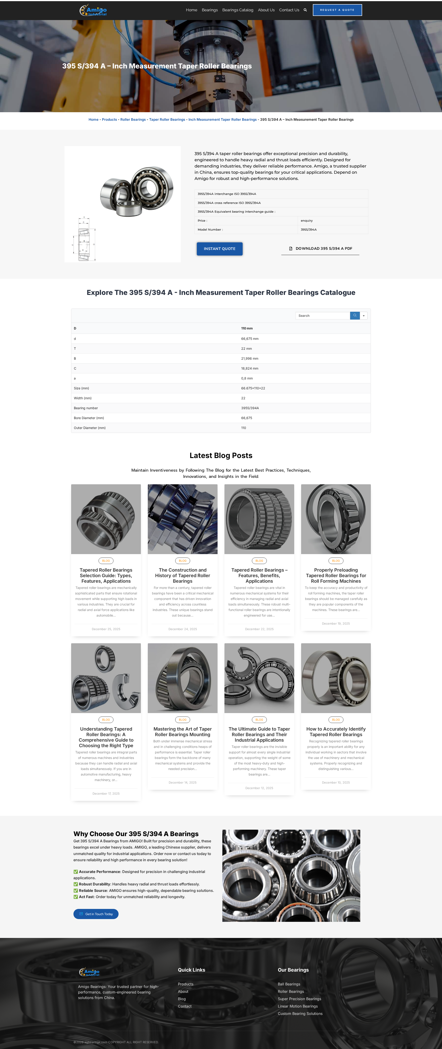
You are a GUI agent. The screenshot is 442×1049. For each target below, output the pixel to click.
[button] (305, 10)
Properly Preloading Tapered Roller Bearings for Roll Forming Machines (336, 575)
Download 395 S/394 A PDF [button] (324, 248)
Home (94, 119)
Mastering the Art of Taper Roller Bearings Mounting (183, 731)
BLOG (106, 560)
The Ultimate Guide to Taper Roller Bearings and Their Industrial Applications (259, 734)
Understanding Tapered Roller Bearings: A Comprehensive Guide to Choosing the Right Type (106, 737)
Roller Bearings (133, 119)
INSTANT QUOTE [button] (220, 248)
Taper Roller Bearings (167, 119)
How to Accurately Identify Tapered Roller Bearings (336, 731)
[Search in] (364, 316)
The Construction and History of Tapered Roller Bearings (182, 575)
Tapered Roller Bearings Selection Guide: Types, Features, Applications (106, 575)
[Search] (355, 316)
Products (109, 119)
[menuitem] (191, 10)
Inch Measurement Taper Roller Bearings (223, 119)
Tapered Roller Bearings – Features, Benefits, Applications (259, 575)
